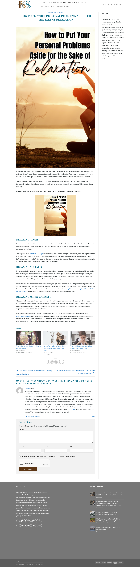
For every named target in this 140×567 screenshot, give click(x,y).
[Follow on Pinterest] (117, 5)
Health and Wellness (71, 2)
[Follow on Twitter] (112, 5)
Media (66, 6)
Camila (27, 388)
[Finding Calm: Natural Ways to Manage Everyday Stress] (28, 338)
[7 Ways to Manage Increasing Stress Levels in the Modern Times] (82, 338)
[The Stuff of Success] (26, 4)
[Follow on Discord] (40, 520)
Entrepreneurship (55, 2)
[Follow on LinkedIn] (120, 5)
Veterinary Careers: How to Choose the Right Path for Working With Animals (110, 494)
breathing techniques (23, 316)
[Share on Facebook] (48, 362)
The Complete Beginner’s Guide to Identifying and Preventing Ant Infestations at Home (108, 521)
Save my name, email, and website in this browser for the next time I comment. (49, 456)
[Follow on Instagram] (106, 5)
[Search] (40, 2)
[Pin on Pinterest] (59, 362)
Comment (22, 429)
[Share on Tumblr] (63, 362)
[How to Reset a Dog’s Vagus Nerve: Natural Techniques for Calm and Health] (55, 338)
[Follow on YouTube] (122, 5)
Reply (93, 416)
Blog (45, 2)
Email (46, 447)
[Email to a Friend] (56, 362)
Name (21, 447)
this (74, 409)
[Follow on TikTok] (109, 5)
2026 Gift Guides (46, 6)
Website (73, 447)
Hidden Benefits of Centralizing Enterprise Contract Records (107, 513)
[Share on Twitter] (52, 362)
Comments (99, 507)
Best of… (84, 2)
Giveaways (59, 6)
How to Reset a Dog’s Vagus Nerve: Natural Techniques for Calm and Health (54, 348)
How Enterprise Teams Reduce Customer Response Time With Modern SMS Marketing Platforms (108, 503)
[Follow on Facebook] (104, 5)
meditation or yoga (36, 254)
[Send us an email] (114, 5)
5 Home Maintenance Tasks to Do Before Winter (108, 528)
